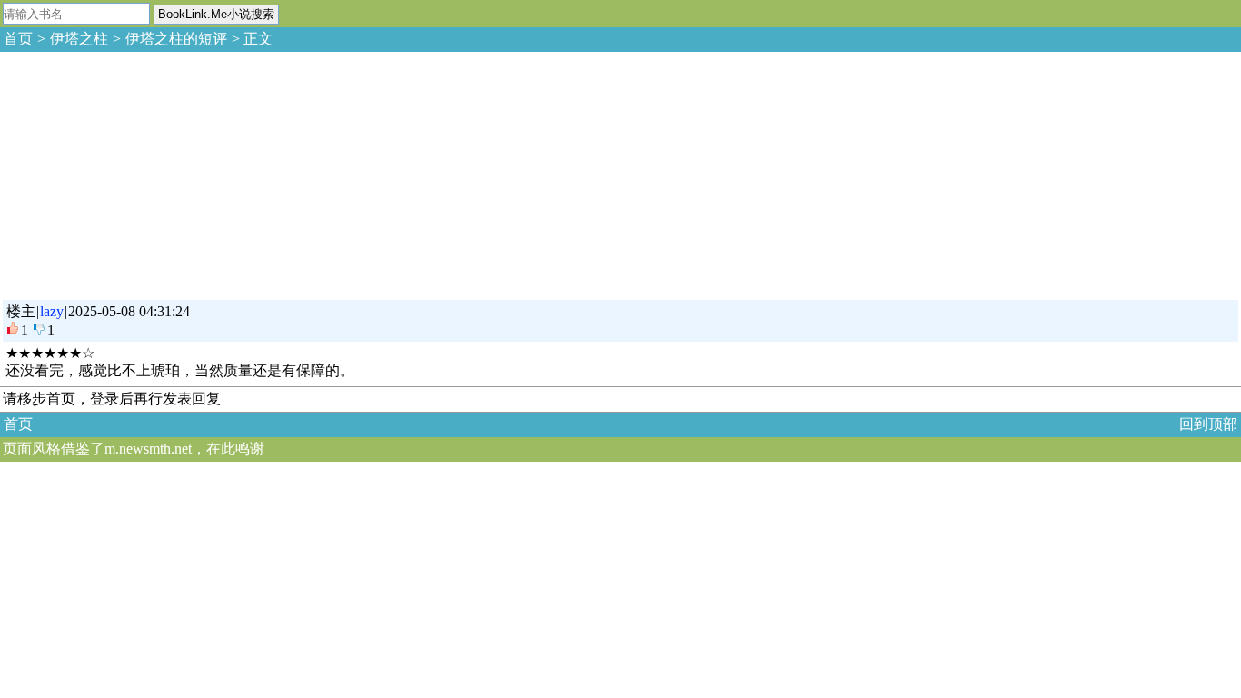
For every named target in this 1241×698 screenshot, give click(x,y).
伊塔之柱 (79, 38)
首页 (18, 38)
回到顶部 (1208, 424)
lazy (52, 311)
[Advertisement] (136, 172)
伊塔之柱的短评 (176, 38)
